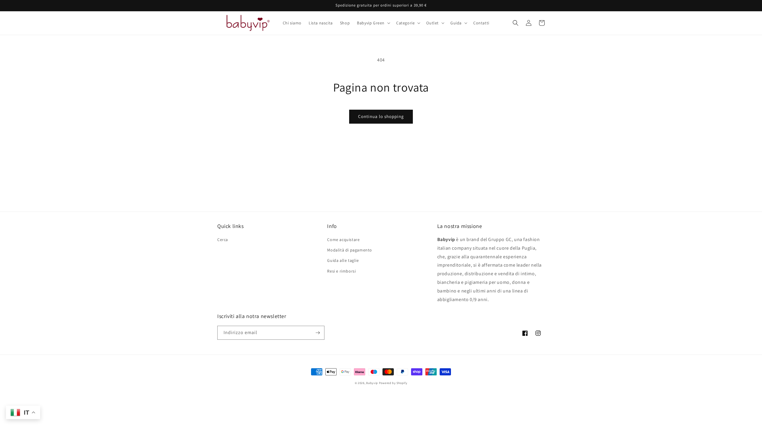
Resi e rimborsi (341, 271)
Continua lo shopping (381, 116)
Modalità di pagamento (349, 250)
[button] (373, 23)
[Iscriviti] (317, 333)
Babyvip (372, 383)
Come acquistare (343, 239)
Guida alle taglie (343, 260)
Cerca (222, 239)
